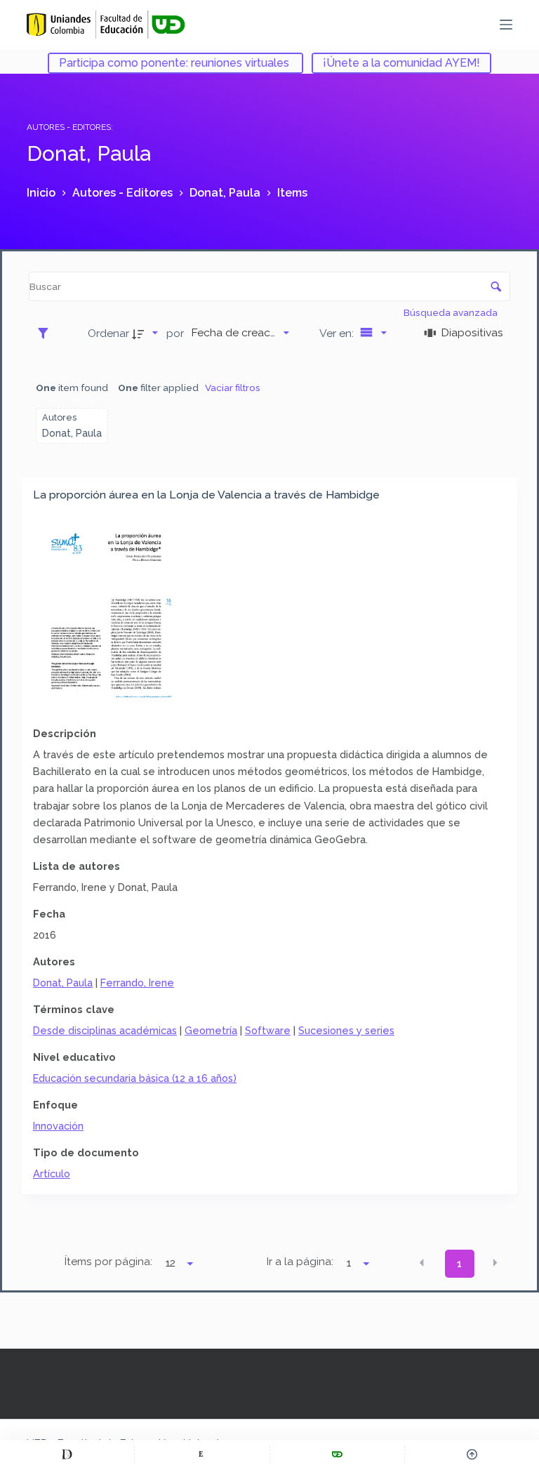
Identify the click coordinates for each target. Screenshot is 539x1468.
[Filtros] (47, 333)
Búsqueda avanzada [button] (452, 312)
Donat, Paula (63, 982)
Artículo (51, 1173)
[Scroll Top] (472, 1454)
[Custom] (67, 1454)
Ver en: (338, 333)
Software (268, 1030)
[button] (422, 1263)
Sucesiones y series (346, 1030)
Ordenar (108, 333)
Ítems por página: (108, 1261)
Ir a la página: (300, 1261)
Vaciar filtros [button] (232, 387)
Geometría (211, 1030)
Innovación (58, 1126)
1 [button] (459, 1263)
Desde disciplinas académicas (105, 1030)
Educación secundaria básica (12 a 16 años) (135, 1078)
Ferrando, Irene (137, 982)
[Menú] (506, 24)
